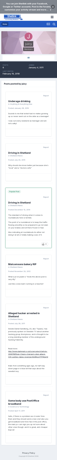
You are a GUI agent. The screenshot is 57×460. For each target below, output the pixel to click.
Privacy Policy (28, 453)
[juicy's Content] (28, 57)
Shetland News (16, 156)
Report (46, 96)
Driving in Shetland (19, 152)
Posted (18, 108)
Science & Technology (19, 407)
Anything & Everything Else (21, 104)
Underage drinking (19, 101)
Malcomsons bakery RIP (22, 264)
